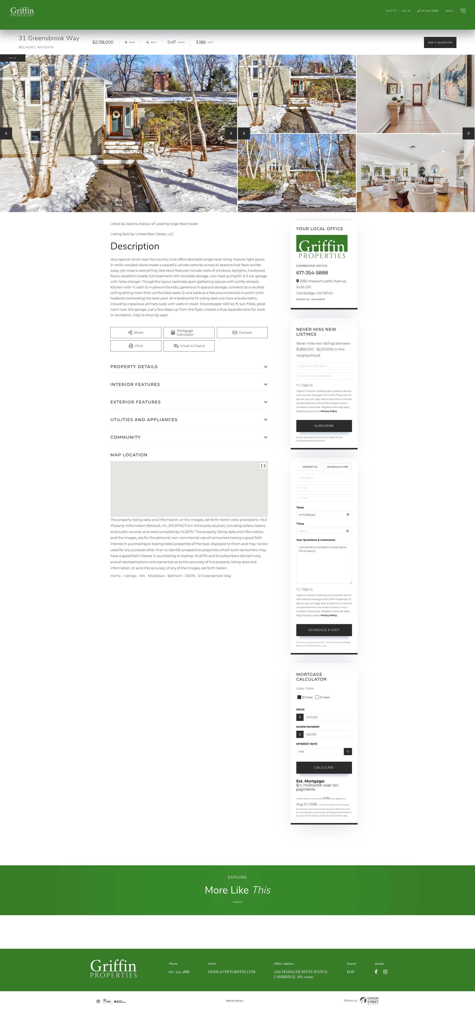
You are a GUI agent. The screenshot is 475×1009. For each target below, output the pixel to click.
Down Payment (308, 726)
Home (115, 576)
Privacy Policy (329, 411)
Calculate (324, 767)
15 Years (325, 697)
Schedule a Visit (337, 467)
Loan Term (305, 688)
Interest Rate (306, 744)
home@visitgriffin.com (231, 971)
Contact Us (302, 299)
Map (350, 971)
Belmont (175, 576)
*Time (300, 523)
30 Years (307, 697)
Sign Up (391, 10)
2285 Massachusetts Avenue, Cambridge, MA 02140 (301, 974)
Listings (130, 576)
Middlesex (156, 576)
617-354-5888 (429, 10)
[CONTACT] (440, 42)
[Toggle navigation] (455, 11)
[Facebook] (376, 972)
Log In (406, 10)
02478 (190, 576)
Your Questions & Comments (315, 540)
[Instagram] (385, 972)
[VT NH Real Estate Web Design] (361, 1001)
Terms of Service (313, 645)
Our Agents (318, 299)
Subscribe (324, 426)
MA (142, 576)
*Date (300, 507)
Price (300, 709)
